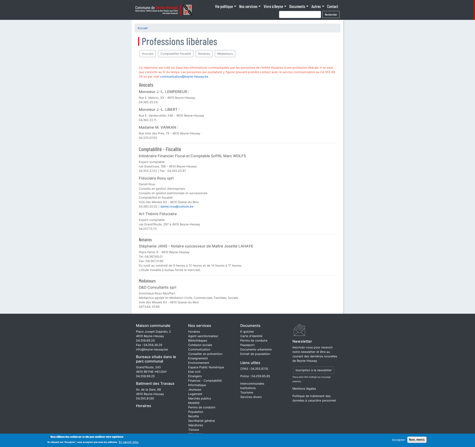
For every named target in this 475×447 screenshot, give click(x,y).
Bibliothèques (197, 340)
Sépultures (195, 425)
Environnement (198, 363)
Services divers (251, 397)
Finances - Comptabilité (205, 380)
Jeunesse (194, 389)
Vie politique (224, 6)
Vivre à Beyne (273, 6)
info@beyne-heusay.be (152, 349)
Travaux (193, 429)
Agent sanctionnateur (203, 336)
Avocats (147, 54)
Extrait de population (255, 354)
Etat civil (194, 371)
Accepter (398, 440)
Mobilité (193, 403)
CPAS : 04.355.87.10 (254, 369)
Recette (193, 416)
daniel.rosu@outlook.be (176, 206)
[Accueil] (165, 10)
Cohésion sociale (200, 345)
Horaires (143, 406)
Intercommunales (252, 383)
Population (195, 412)
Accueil (142, 28)
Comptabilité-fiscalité (175, 54)
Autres (316, 6)
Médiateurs (225, 54)
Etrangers (195, 376)
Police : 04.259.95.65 (255, 376)
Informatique (197, 385)
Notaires (204, 54)
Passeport (247, 345)
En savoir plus (128, 442)
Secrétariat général (201, 420)
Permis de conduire (201, 407)
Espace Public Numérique (206, 367)
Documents (297, 6)
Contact (332, 6)
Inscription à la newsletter (314, 370)
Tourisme (246, 392)
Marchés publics (199, 398)
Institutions (248, 388)
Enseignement (198, 358)
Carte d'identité (251, 336)
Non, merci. (417, 439)
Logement (195, 394)
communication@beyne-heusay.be (184, 76)
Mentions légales (304, 388)
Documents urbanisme (256, 349)
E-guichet (247, 331)
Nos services (248, 6)
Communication (199, 349)
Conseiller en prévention (205, 354)
